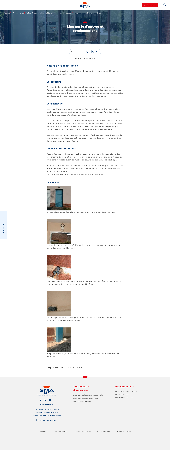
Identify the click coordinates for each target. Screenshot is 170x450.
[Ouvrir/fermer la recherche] (165, 5)
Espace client (151, 5)
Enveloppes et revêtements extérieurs (87, 13)
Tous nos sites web (47, 420)
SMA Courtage (52, 409)
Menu (5, 5)
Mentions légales (61, 431)
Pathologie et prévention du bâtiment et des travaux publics (49, 13)
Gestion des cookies (124, 431)
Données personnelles (82, 431)
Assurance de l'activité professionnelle (88, 395)
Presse (58, 415)
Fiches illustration (122, 394)
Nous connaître (46, 404)
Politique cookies (103, 431)
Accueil (7, 13)
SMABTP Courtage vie (44, 412)
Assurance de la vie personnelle (85, 398)
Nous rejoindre (48, 415)
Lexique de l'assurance (82, 401)
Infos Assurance (18, 13)
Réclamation (43, 431)
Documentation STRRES (124, 397)
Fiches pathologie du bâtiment (127, 391)
